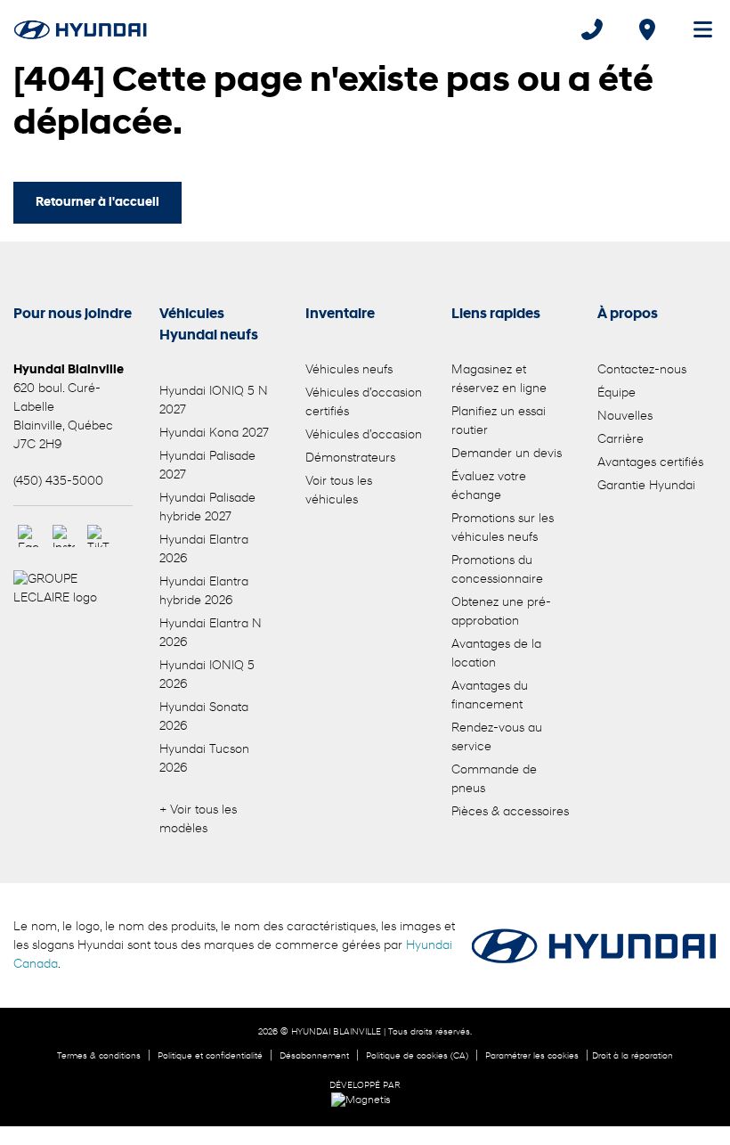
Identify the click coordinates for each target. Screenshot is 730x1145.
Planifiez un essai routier (498, 421)
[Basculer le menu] (695, 29)
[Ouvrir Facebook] (29, 536)
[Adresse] (647, 29)
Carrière (620, 439)
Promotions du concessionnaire (497, 570)
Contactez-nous (641, 370)
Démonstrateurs (350, 458)
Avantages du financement (489, 696)
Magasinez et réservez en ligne (499, 380)
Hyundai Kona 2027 (214, 433)
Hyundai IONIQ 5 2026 (207, 675)
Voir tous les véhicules (338, 491)
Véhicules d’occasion (363, 435)
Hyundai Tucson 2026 (204, 759)
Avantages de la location (496, 654)
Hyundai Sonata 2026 (203, 717)
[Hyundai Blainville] (80, 29)
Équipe (616, 393)
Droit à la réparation (632, 1056)
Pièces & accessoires (510, 812)
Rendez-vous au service (496, 738)
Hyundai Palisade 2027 (207, 466)
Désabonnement (314, 1056)
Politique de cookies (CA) (417, 1056)
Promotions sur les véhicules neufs (502, 528)
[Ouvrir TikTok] (98, 536)
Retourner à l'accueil (97, 202)
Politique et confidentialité (210, 1056)
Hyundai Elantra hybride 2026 (203, 592)
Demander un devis (506, 454)
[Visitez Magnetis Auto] (365, 1100)
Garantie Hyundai (646, 486)
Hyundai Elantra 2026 (203, 550)
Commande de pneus (494, 780)
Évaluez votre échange (488, 486)
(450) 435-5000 (58, 481)
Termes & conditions (99, 1056)
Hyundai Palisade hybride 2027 (207, 508)
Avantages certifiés (650, 463)
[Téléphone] (592, 29)
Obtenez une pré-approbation (501, 612)
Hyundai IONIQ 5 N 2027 (213, 401)
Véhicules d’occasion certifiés (363, 403)
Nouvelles (625, 416)
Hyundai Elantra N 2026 (210, 633)
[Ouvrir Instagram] (64, 536)
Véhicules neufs (349, 370)
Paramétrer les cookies (532, 1056)
